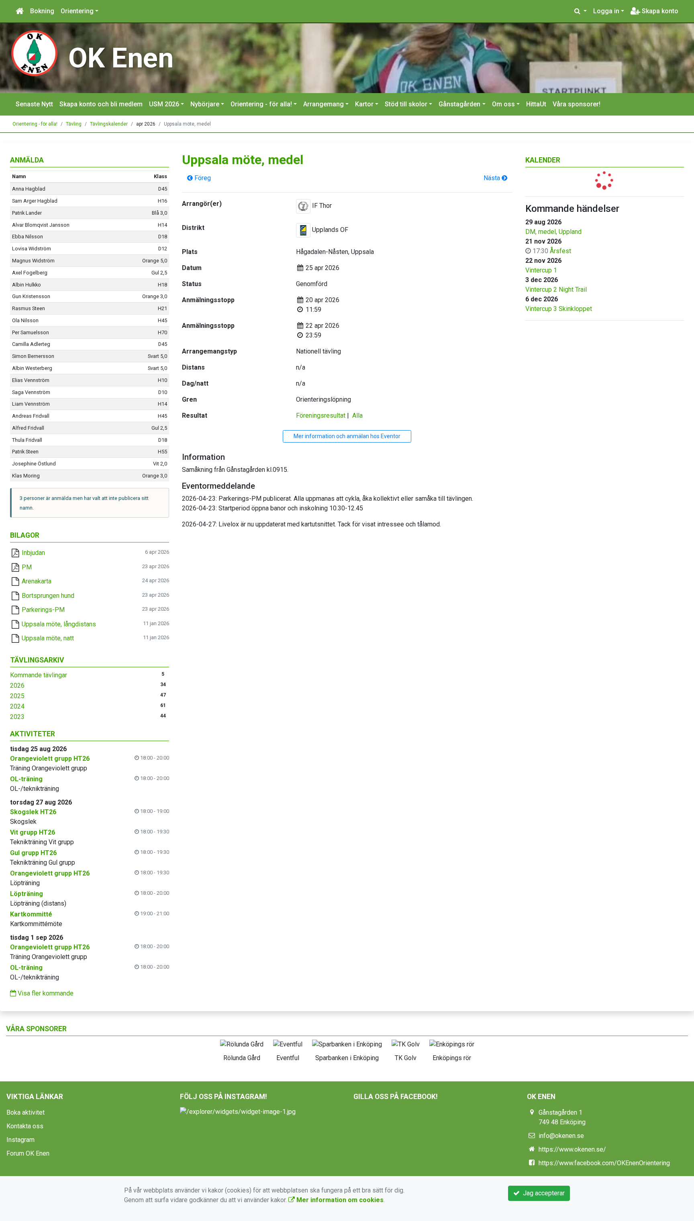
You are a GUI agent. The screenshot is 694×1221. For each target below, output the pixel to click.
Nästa (493, 178)
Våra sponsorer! (576, 104)
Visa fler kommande (44, 993)
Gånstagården (459, 104)
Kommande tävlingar (38, 675)
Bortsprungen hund (48, 595)
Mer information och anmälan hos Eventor (347, 436)
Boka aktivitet (25, 1112)
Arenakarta (36, 581)
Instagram (20, 1140)
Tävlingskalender (109, 124)
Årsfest (560, 251)
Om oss (503, 104)
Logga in (606, 11)
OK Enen (121, 58)
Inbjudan (33, 553)
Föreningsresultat (320, 415)
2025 (17, 696)
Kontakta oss (24, 1126)
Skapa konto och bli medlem (101, 104)
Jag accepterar (542, 1193)
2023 (17, 717)
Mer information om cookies (339, 1200)
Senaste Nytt (34, 104)
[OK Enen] (34, 53)
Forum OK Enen (27, 1153)
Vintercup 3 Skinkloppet (558, 309)
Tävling (74, 124)
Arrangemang (323, 104)
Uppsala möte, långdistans (59, 624)
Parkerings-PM (43, 610)
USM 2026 (164, 104)
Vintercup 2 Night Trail (556, 289)
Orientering (77, 11)
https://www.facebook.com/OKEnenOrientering (604, 1163)
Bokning (42, 11)
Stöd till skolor (406, 104)
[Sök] (580, 11)
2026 (17, 685)
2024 (17, 706)
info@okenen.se (561, 1136)
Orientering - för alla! (261, 104)
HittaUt (536, 104)
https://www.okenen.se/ (572, 1149)
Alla (357, 415)
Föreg (202, 178)
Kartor (364, 104)
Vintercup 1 (541, 270)
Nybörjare (204, 104)
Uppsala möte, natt (48, 638)
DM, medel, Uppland (553, 232)
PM (27, 567)
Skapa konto (659, 11)
